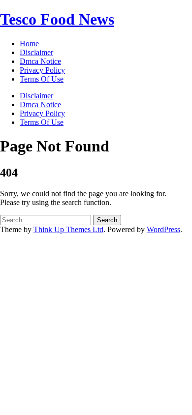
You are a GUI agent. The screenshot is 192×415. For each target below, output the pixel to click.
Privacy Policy (42, 113)
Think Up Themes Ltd (68, 229)
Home (29, 43)
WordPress (163, 229)
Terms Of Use (42, 122)
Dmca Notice (40, 104)
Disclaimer (36, 95)
